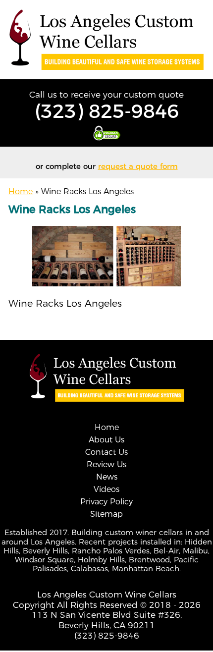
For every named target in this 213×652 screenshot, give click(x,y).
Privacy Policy (106, 501)
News (106, 477)
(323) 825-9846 (107, 111)
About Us (106, 439)
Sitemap (106, 514)
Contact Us (106, 452)
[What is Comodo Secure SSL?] (106, 133)
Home (20, 191)
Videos (106, 489)
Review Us (106, 464)
